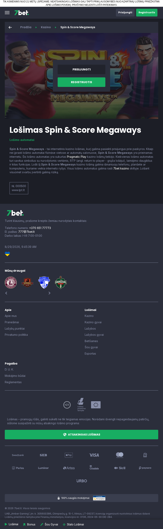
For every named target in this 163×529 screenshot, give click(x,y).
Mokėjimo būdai (15, 375)
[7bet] (21, 12)
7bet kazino (121, 168)
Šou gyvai (91, 347)
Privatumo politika (16, 334)
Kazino (46, 27)
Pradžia (25, 27)
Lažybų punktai (15, 328)
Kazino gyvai (93, 322)
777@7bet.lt (26, 231)
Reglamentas (13, 382)
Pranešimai (12, 322)
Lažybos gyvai (94, 334)
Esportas (90, 353)
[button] (7, 12)
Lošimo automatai (22, 139)
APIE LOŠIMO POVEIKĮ (58, 5)
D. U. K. (9, 369)
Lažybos (90, 328)
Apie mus (11, 315)
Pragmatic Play (76, 156)
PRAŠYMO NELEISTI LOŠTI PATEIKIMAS (94, 5)
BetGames (91, 341)
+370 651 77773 (40, 228)
